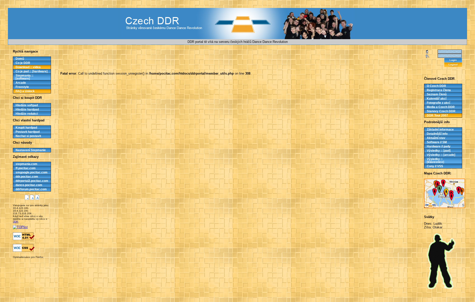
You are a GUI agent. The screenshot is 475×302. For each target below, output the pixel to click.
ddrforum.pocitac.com (31, 189)
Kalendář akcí (436, 98)
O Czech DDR (436, 85)
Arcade (21, 82)
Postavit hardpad (28, 131)
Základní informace (440, 129)
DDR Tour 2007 (437, 115)
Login (453, 60)
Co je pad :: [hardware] (32, 71)
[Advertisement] (26, 262)
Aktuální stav (436, 138)
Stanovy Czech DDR (441, 111)
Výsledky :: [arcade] (441, 154)
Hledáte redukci (27, 113)
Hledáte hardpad (27, 109)
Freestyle (22, 86)
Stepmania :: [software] (24, 77)
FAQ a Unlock (25, 91)
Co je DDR (23, 62)
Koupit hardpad (26, 127)
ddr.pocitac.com (27, 176)
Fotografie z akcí (438, 102)
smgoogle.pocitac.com (32, 172)
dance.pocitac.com (29, 185)
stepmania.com (26, 164)
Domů (20, 58)
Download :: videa (28, 67)
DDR (15, 221)
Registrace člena (439, 90)
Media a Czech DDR (441, 107)
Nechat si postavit (28, 136)
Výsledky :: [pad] (439, 150)
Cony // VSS (435, 166)
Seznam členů (437, 94)
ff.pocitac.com (26, 168)
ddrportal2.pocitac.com (32, 180)
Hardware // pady (439, 146)
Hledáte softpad (27, 105)
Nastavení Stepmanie (31, 150)
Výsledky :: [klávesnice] (435, 161)
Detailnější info (437, 133)
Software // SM (437, 142)
